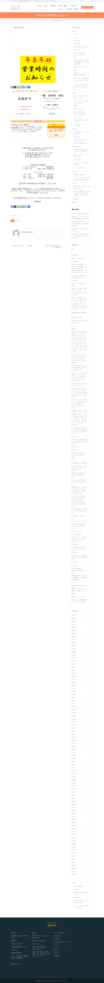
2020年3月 (73, 816)
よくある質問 (68, 9)
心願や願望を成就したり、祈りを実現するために (81, 132)
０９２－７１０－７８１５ (53, 107)
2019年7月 (73, 840)
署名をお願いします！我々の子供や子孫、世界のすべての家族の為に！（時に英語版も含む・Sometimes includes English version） (79, 490)
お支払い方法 (74, 5)
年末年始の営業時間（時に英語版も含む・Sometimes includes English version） (79, 511)
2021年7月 (73, 783)
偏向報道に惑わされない (76, 317)
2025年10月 (74, 645)
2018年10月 (74, 868)
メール (53, 112)
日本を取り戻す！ (75, 255)
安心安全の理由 (77, 125)
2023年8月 (73, 719)
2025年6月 (73, 651)
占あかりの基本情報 (78, 109)
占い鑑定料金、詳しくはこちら (52, 101)
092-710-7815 (53, 1)
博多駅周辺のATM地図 (79, 174)
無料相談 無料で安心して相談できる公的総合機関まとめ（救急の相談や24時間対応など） (81, 62)
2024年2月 (73, 700)
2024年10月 (74, 676)
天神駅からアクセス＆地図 (38, 940)
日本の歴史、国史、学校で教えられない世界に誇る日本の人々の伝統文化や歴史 (79, 441)
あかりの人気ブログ (75, 531)
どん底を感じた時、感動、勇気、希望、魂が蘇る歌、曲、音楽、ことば (79, 276)
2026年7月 (73, 618)
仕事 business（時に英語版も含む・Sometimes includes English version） (78, 482)
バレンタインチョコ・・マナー (78, 521)
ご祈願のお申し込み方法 (79, 140)
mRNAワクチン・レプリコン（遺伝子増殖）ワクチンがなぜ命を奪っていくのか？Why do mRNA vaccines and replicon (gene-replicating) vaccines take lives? (79, 376)
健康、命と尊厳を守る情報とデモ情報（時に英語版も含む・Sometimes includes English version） (79, 367)
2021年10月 (74, 773)
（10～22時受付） (52, 109)
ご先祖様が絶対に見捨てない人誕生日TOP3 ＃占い (79, 229)
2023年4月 (73, 731)
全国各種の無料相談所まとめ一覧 (81, 143)
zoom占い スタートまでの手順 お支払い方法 (81, 163)
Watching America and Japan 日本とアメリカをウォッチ (78, 384)
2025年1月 (73, 667)
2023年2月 (73, 737)
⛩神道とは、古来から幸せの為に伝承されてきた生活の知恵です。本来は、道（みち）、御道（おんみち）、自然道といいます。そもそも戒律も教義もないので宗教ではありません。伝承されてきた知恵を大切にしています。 (79, 303)
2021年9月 (73, 776)
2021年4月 (73, 789)
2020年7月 (73, 807)
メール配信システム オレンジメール (58, 136)
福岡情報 (76, 70)
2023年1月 (73, 740)
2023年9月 (73, 715)
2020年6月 (73, 810)
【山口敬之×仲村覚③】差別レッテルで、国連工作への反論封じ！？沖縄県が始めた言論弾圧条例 (80, 223)
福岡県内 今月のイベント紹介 (80, 67)
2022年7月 (73, 755)
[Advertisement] (38, 40)
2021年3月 (73, 792)
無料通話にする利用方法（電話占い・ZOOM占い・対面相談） (81, 150)
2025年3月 (73, 661)
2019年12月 (74, 825)
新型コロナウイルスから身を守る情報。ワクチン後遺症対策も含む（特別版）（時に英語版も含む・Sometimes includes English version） (79, 403)
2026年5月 (73, 624)
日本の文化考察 (74, 280)
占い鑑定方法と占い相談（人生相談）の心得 (81, 121)
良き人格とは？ (56, 953)
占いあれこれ (77, 49)
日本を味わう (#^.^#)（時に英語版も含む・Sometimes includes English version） (78, 539)
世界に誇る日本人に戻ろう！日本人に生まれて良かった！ (79, 321)
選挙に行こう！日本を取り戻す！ (78, 258)
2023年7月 (73, 722)
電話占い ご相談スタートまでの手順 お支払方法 (81, 155)
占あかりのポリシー (78, 117)
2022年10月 (74, 749)
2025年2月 (73, 664)
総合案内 (76, 106)
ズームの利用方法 (78, 159)
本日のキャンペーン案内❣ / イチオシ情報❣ (79, 284)
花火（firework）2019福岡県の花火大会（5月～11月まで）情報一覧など (81, 80)
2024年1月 (73, 703)
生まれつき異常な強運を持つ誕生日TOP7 (80, 213)
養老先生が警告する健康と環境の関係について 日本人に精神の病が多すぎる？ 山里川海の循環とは (80, 235)
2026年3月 (73, 630)
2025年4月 (73, 658)
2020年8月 (73, 804)
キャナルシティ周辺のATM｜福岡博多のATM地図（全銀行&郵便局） (82, 178)
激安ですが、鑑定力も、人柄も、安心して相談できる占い (81, 901)
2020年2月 (73, 819)
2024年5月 (73, 691)
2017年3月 (73, 874)
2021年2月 (73, 795)
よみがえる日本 (74, 436)
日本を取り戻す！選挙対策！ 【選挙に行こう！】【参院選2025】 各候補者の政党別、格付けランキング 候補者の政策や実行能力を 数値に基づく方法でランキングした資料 (79, 268)
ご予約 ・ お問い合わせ (58, 932)
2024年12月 (74, 670)
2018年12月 (74, 862)
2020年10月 (74, 801)
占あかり (46, 5)
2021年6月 (73, 786)
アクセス (60, 9)
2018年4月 (73, 871)
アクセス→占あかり (36, 943)
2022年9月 (73, 752)
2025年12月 (74, 639)
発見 (72, 582)
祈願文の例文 (77, 136)
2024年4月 (73, 694)
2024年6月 (73, 688)
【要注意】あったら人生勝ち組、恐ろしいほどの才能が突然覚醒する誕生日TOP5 (80, 217)
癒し (72, 249)
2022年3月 (73, 764)
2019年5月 (73, 847)
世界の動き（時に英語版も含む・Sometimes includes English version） (78, 475)
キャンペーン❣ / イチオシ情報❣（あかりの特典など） (81, 101)
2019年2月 (73, 856)
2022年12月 (74, 743)
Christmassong (74, 261)
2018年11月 (73, 865)
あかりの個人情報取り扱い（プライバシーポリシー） (62, 942)
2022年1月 (73, 767)
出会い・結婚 (77, 43)
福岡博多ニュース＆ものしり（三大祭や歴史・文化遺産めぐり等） (81, 74)
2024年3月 (73, 697)
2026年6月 (73, 621)
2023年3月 (73, 734)
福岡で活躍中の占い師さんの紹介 (81, 46)
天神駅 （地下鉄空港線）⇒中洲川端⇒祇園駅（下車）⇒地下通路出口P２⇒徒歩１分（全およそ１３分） (82, 193)
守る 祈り (73, 325)
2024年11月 (73, 673)
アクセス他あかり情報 (76, 534)
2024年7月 (73, 685)
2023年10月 (74, 712)
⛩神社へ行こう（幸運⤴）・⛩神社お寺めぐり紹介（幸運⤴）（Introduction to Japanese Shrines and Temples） (79, 291)
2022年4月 (73, 761)
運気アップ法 (74, 446)
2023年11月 (73, 709)
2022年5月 (73, 758)
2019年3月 (73, 853)
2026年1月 (73, 636)
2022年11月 (73, 746)
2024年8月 (73, 682)
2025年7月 (73, 648)
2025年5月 (73, 654)
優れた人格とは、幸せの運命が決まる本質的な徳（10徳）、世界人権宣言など (79, 557)
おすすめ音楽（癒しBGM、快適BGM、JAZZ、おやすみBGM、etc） (81, 87)
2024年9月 (73, 679)
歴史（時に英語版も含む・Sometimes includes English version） (80, 55)
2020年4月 (73, 813)
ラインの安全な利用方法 (79, 167)
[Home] (42, 20)
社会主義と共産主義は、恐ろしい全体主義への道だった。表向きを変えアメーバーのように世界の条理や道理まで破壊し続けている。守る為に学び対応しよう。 (79, 392)
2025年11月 (73, 642)
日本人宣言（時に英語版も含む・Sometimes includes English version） (78, 454)
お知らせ (18, 220)
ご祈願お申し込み (57, 935)
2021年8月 (73, 779)
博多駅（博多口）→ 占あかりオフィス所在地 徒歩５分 (82, 187)
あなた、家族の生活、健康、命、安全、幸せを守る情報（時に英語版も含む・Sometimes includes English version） (79, 430)
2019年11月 (73, 828)
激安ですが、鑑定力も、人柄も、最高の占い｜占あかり (81, 96)
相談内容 (53, 5)
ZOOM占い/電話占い (63, 5)
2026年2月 (73, 633)
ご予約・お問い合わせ (87, 7)
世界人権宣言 (74, 552)
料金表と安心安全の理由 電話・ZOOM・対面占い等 (81, 113)
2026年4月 (73, 627)
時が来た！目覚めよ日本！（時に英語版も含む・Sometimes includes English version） (79, 468)
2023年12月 (74, 706)
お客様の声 (76, 9)
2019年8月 (73, 837)
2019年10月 (74, 831)
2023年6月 (73, 725)
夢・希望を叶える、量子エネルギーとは (79, 517)
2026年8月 (73, 615)
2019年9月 (73, 834)
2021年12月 (74, 770)
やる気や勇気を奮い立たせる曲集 (78, 463)
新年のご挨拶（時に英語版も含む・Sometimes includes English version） (79, 526)
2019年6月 (73, 844)
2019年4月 (73, 850)
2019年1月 (73, 859)
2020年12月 (74, 798)
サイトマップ (77, 34)
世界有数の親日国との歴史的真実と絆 (79, 313)
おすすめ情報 (77, 40)
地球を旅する (74, 449)
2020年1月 (73, 822)
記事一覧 (39, 5)
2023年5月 (73, 728)
